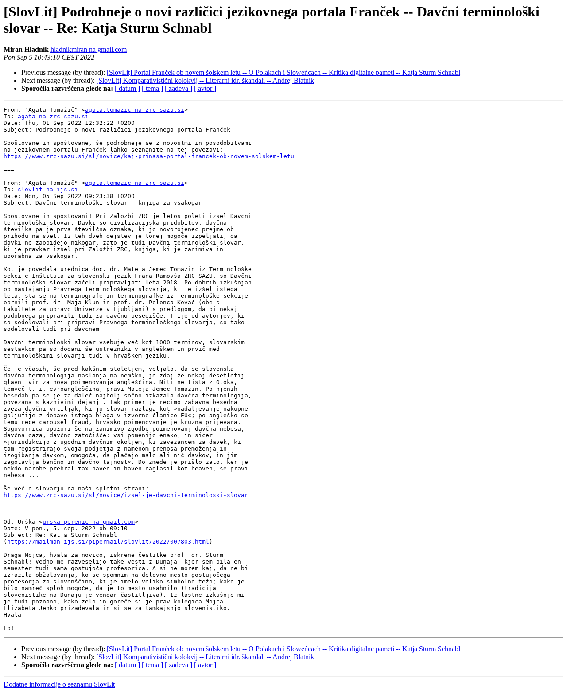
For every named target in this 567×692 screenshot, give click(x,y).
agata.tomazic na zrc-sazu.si (134, 109)
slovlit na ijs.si (48, 189)
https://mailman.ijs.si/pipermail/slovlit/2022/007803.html (108, 541)
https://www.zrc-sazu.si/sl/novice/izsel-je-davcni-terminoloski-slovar (126, 495)
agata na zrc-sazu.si (53, 116)
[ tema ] (152, 88)
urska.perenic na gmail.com (89, 521)
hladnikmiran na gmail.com (88, 49)
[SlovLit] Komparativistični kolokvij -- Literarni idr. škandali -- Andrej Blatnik (205, 80)
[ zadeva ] (178, 88)
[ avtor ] (205, 88)
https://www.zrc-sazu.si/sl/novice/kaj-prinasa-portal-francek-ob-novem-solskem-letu (149, 156)
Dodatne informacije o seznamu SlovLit (59, 684)
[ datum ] (127, 88)
